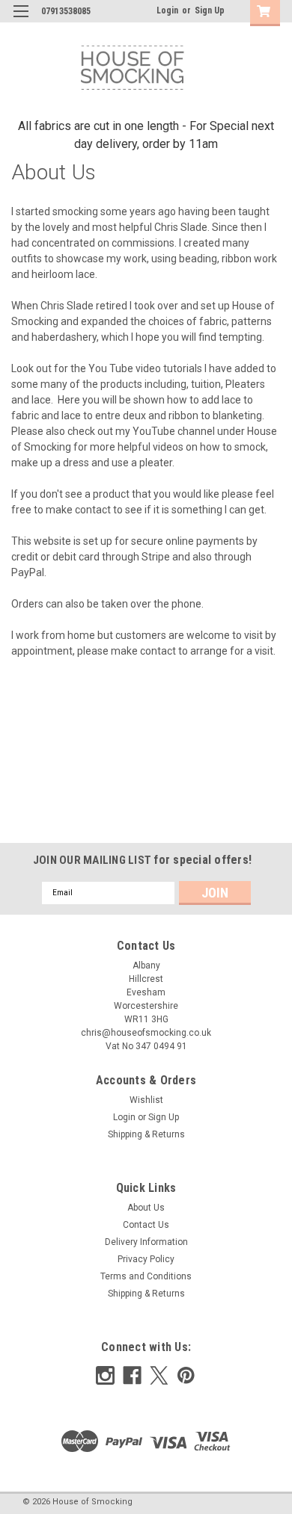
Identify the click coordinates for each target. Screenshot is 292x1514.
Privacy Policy (146, 1259)
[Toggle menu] (20, 20)
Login (167, 10)
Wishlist (146, 1100)
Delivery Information (146, 1242)
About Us (146, 1207)
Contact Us (146, 1225)
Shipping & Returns (146, 1134)
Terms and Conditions (146, 1276)
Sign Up (210, 10)
